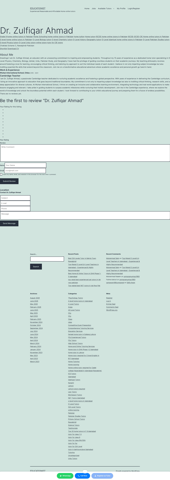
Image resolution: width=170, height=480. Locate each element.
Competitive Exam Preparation (79, 289)
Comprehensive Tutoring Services (81, 292)
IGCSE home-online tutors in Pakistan (109, 36)
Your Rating (4, 105)
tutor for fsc (72, 407)
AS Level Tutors (74, 274)
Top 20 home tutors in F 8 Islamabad (82, 395)
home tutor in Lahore (76, 316)
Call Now (83, 476)
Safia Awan (131, 246)
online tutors (34, 41)
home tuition (77, 36)
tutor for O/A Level (75, 410)
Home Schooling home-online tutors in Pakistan (52, 36)
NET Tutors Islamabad (76, 362)
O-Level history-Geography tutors (82, 39)
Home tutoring (73, 328)
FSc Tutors (72, 304)
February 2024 (35, 310)
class (70, 286)
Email (2, 135)
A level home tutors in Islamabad (80, 265)
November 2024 (36, 286)
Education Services (75, 295)
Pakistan (71, 377)
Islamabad (72, 341)
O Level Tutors (73, 368)
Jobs (94, 8)
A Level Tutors (73, 268)
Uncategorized (73, 419)
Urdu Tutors (72, 422)
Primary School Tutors (76, 383)
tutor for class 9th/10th (77, 404)
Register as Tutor (104, 476)
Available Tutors (104, 8)
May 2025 (34, 277)
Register (109, 262)
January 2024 (35, 313)
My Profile (121, 8)
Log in (108, 265)
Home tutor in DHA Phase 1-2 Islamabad (83, 313)
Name (2, 130)
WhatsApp (66, 476)
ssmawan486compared (115, 246)
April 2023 (34, 322)
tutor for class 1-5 (75, 398)
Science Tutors (73, 389)
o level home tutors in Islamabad (80, 365)
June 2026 (34, 265)
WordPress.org (111, 274)
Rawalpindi (72, 386)
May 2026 (34, 268)
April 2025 (34, 280)
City (69, 277)
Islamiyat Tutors (74, 344)
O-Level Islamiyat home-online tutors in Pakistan (116, 39)
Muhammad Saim (112, 222)
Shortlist (3, 47)
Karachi (71, 347)
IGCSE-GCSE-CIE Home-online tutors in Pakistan (144, 36)
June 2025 (34, 274)
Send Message (9, 187)
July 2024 (34, 295)
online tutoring (73, 374)
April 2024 (34, 304)
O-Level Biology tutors (39, 39)
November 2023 (36, 316)
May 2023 (34, 319)
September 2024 (36, 292)
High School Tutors (75, 307)
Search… (33, 218)
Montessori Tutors (75, 359)
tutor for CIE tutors (47, 41)
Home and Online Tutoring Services (81, 310)
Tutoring (71, 416)
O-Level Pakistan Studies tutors (149, 39)
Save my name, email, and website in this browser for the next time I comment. (29, 139)
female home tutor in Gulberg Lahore (82, 298)
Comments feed (112, 271)
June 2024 (34, 298)
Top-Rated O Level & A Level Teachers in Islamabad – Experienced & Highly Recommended (83, 231)
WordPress (135, 435)
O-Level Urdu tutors (20, 41)
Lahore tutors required (76, 353)
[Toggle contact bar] (85, 471)
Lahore (70, 350)
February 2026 (35, 271)
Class (70, 283)
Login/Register (134, 8)
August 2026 (35, 262)
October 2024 (35, 289)
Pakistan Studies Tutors (77, 380)
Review (2, 108)
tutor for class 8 (74, 401)
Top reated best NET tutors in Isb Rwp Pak (84, 250)
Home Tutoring (73, 325)
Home (86, 8)
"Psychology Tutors (75, 262)
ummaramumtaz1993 (132, 240)
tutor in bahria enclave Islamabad (80, 413)
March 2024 (34, 307)
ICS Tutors (72, 338)
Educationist (37, 8)
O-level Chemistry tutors (58, 39)
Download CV (12, 47)
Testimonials (73, 392)
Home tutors (88, 36)
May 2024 (34, 301)
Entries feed (110, 268)
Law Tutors (72, 356)
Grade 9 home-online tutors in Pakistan (16, 36)
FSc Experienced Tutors (77, 301)
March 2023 (34, 325)
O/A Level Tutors (74, 371)
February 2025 (35, 283)
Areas (70, 271)
